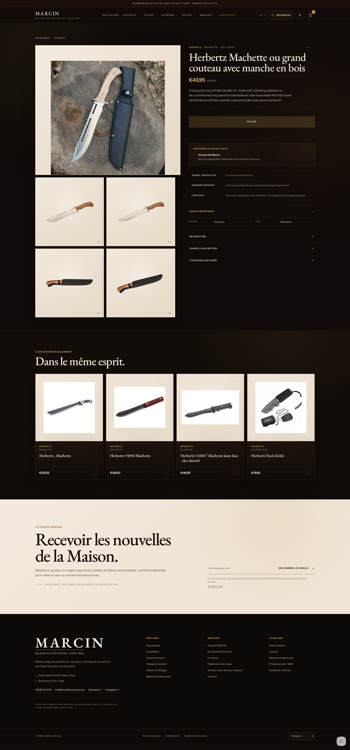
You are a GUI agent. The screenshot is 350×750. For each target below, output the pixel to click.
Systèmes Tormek (279, 670)
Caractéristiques (201, 211)
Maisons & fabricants (158, 676)
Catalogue (42, 38)
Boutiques (228, 15)
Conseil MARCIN (217, 645)
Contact (212, 676)
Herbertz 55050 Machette (130, 455)
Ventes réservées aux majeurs (225, 670)
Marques (206, 15)
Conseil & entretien (203, 248)
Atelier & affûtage (156, 670)
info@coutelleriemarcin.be (70, 689)
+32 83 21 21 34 (43, 689)
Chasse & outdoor (156, 663)
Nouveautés (110, 15)
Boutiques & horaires (220, 651)
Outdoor (168, 15)
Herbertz (195, 47)
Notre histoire (277, 645)
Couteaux (129, 15)
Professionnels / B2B (281, 663)
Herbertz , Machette (55, 455)
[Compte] (299, 15)
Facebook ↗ (95, 689)
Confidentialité (215, 586)
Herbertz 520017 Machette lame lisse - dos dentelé (209, 458)
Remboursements (151, 736)
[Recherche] (281, 15)
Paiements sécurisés (220, 663)
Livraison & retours (203, 260)
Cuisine (149, 15)
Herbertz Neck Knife (267, 455)
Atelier (187, 15)
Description (197, 236)
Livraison (213, 657)
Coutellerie (152, 651)
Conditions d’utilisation (195, 736)
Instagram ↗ (112, 689)
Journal (273, 651)
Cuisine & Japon (155, 657)
